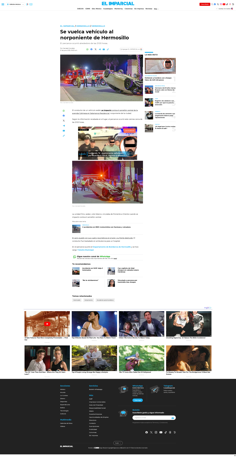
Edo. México (96, 9)
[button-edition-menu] (217, 8)
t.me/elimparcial (169, 388)
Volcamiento (89, 300)
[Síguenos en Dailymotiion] (175, 432)
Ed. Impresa (139, 9)
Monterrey (118, 9)
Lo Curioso (64, 395)
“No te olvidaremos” (90, 280)
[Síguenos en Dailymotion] (233, 4)
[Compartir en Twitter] (95, 49)
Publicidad (93, 429)
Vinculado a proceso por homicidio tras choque (127, 281)
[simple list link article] (160, 66)
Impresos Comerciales (97, 402)
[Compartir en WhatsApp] (87, 49)
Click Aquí (138, 400)
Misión (91, 411)
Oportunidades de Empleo (99, 417)
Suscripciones (94, 426)
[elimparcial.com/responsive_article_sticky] (235, 455)
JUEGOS (80, 9)
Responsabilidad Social (97, 408)
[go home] (66, 446)
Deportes (63, 401)
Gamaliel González (69, 48)
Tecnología (64, 411)
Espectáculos (65, 404)
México (62, 389)
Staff (90, 399)
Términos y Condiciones (160, 422)
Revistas (149, 9)
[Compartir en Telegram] (99, 49)
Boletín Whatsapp (95, 389)
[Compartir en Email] (103, 49)
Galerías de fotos (66, 423)
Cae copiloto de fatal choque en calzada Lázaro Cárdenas (128, 270)
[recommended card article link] (76, 229)
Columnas (129, 9)
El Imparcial (67, 26)
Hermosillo (83, 26)
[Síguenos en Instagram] (220, 4)
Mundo (62, 392)
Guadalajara (108, 9)
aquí (115, 258)
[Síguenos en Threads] (230, 4)
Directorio (92, 420)
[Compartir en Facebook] (91, 49)
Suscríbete (205, 4)
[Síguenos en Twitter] (217, 4)
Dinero (62, 398)
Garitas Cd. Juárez (225, 8)
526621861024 (138, 388)
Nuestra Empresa (95, 414)
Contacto (92, 423)
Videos (62, 426)
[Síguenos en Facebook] (214, 4)
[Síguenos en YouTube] (223, 4)
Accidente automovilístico (105, 300)
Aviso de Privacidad (96, 405)
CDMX (87, 9)
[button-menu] (3, 4)
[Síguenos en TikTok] (227, 4)
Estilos (62, 408)
